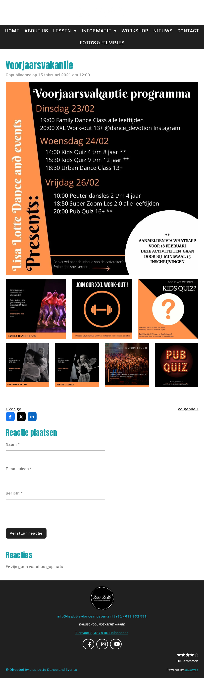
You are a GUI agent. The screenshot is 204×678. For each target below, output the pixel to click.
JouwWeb (191, 670)
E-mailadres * (19, 468)
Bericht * (14, 493)
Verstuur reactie (26, 533)
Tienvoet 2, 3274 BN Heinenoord (101, 633)
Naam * (13, 444)
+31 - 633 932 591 (131, 616)
